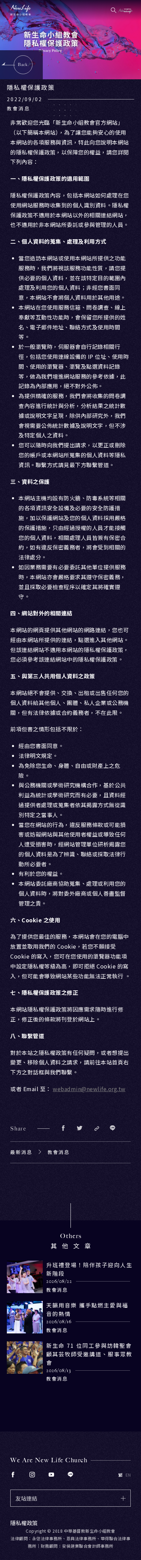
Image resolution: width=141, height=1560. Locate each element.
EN (128, 1475)
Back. (23, 64)
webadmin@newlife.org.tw (89, 1089)
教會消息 (58, 1152)
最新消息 (21, 1152)
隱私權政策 (24, 1523)
